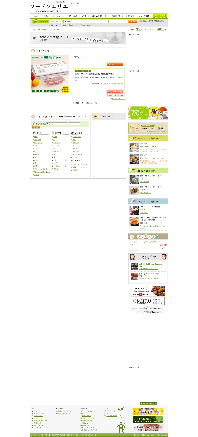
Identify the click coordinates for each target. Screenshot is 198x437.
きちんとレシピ (39, 413)
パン (36, 160)
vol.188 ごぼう (145, 193)
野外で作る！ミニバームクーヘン (152, 158)
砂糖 (55, 137)
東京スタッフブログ (64, 413)
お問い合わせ (86, 416)
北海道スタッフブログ (65, 411)
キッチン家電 (77, 154)
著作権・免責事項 (88, 420)
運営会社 (85, 423)
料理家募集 (86, 425)
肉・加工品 (38, 143)
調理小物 (76, 151)
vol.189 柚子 (144, 182)
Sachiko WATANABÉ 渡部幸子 (112, 84)
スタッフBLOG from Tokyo (149, 274)
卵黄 (64, 25)
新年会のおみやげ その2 (148, 279)
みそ (55, 154)
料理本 (75, 170)
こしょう (56, 143)
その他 (36, 175)
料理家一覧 (37, 423)
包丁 (74, 145)
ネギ (88, 25)
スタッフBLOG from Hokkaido (150, 264)
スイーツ (37, 148)
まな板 (75, 148)
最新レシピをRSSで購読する (153, 21)
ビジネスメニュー (88, 427)
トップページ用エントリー (151, 242)
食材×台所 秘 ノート (40, 420)
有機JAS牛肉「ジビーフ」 (148, 269)
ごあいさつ (144, 213)
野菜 (36, 137)
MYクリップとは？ (118, 99)
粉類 (36, 166)
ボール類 (76, 143)
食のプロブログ (39, 425)
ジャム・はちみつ (40, 169)
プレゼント (37, 427)
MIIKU (109, 413)
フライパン (77, 137)
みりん (55, 151)
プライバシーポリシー (89, 418)
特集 (35, 411)
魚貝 (36, 145)
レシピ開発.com (112, 416)
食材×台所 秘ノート (44, 29)
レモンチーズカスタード (149, 147)
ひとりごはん (38, 416)
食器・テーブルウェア (81, 167)
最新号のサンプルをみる (158, 131)
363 (138, 29)
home (33, 29)
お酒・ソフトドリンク (81, 164)
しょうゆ (56, 145)
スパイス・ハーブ (59, 166)
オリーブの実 (80, 25)
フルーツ (37, 140)
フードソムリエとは (88, 411)
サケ (93, 25)
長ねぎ (70, 25)
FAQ (83, 413)
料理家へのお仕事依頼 (89, 430)
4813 (160, 29)
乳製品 (36, 154)
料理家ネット (111, 411)
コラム (36, 418)
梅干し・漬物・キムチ (42, 172)
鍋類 (74, 140)
